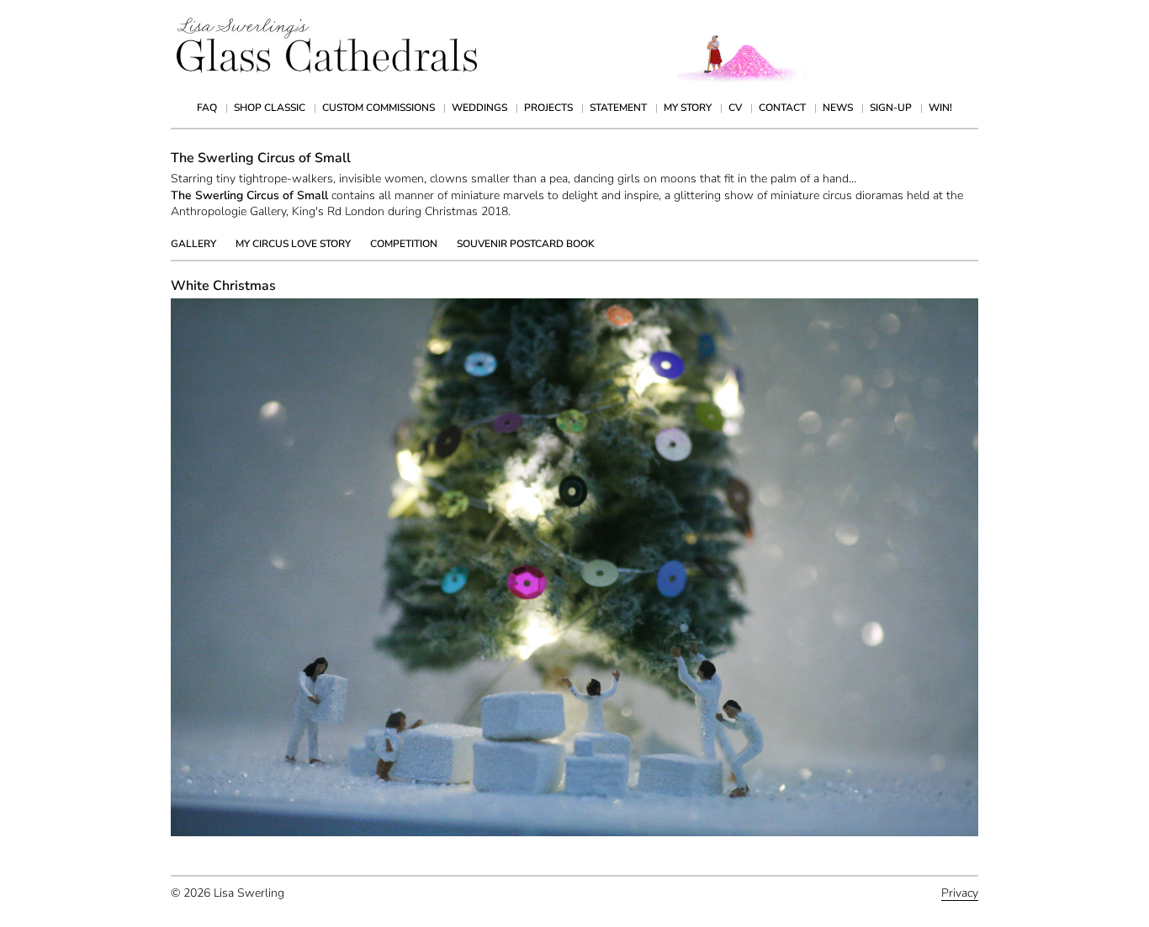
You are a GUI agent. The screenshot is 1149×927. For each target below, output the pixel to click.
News (838, 107)
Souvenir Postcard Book (526, 243)
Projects (548, 107)
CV (735, 107)
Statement (618, 107)
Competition (403, 243)
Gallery (193, 243)
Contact (782, 107)
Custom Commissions (378, 107)
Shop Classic (269, 107)
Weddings (479, 107)
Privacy (959, 893)
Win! (940, 107)
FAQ (207, 107)
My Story (688, 107)
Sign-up (891, 107)
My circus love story (293, 243)
